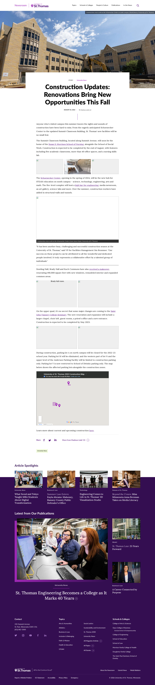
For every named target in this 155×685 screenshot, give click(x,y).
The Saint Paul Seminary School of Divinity (125, 657)
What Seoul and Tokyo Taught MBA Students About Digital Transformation (26, 498)
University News (82, 80)
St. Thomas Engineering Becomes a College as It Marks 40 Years (61, 595)
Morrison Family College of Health (124, 647)
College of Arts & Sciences (122, 623)
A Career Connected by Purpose (124, 591)
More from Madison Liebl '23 (73, 440)
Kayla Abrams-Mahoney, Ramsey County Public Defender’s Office (60, 498)
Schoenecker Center (50, 178)
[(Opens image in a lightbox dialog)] (49, 166)
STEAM (61, 649)
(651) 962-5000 (20, 630)
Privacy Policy (63, 678)
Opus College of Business (124, 629)
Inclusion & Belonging (66, 636)
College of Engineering (120, 635)
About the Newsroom (107, 670)
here (91, 430)
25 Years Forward (125, 547)
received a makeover (99, 269)
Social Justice (88, 623)
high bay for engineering (86, 185)
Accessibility (51, 678)
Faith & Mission (64, 641)
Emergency (74, 678)
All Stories (87, 650)
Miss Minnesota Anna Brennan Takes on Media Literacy (125, 497)
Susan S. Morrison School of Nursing (66, 144)
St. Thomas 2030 (90, 632)
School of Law (118, 643)
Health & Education (66, 645)
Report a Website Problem (23, 678)
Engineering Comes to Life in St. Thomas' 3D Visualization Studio (91, 497)
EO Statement (39, 678)
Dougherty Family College (121, 652)
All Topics (87, 645)
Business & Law (64, 632)
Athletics (62, 628)
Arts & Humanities (65, 623)
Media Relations (135, 670)
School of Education (120, 639)
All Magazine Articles (91, 641)
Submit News (122, 670)
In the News (127, 5)
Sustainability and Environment (94, 628)
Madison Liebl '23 (86, 110)
